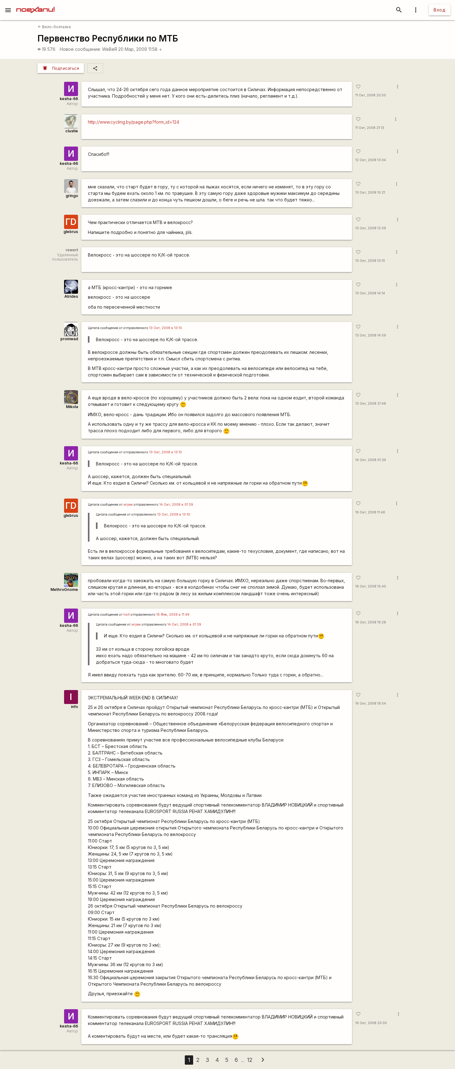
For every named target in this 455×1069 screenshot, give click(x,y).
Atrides (71, 296)
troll (127, 615)
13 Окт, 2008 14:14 (370, 293)
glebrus (70, 231)
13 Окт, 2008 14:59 (370, 335)
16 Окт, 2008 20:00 (371, 1023)
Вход (439, 9)
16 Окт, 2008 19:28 (370, 622)
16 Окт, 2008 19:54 (370, 704)
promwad (69, 339)
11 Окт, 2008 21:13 (369, 128)
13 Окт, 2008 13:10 (370, 261)
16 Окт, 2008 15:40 (370, 586)
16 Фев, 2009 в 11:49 (172, 615)
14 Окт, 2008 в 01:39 (176, 505)
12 (249, 1060)
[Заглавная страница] (35, 4)
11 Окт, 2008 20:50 (370, 95)
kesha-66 (69, 98)
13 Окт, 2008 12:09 (370, 228)
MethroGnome (64, 589)
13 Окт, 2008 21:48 (370, 404)
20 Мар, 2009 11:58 (140, 49)
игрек (128, 505)
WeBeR (109, 49)
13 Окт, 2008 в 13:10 (165, 328)
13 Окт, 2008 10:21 (370, 193)
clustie (71, 131)
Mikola (72, 406)
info (74, 706)
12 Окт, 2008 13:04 (370, 160)
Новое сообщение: (80, 49)
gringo (72, 195)
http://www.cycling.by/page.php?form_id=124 (133, 122)
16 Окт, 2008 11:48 (370, 512)
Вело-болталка (54, 26)
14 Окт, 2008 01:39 (370, 460)
